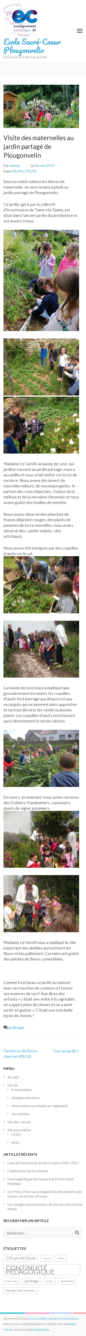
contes (61, 1258)
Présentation (21, 1089)
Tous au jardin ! (66, 1050)
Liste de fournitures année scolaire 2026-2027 (43, 1163)
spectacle (66, 1281)
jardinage (16, 1027)
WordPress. (41, 1329)
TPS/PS (31, 171)
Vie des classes (19, 1122)
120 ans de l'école (21, 1258)
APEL (15, 1142)
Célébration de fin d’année (27, 1171)
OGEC (16, 1134)
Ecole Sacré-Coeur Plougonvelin (32, 45)
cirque (46, 1258)
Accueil (13, 1077)
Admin (15, 165)
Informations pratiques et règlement (39, 1105)
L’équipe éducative (25, 1097)
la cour (49, 1281)
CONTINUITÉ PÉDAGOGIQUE (30, 1269)
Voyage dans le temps (20, 1290)
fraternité (12, 1281)
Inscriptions (20, 1114)
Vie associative (19, 1130)
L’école (12, 1085)
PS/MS (17, 171)
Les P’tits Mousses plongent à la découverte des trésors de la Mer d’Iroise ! (44, 1193)
